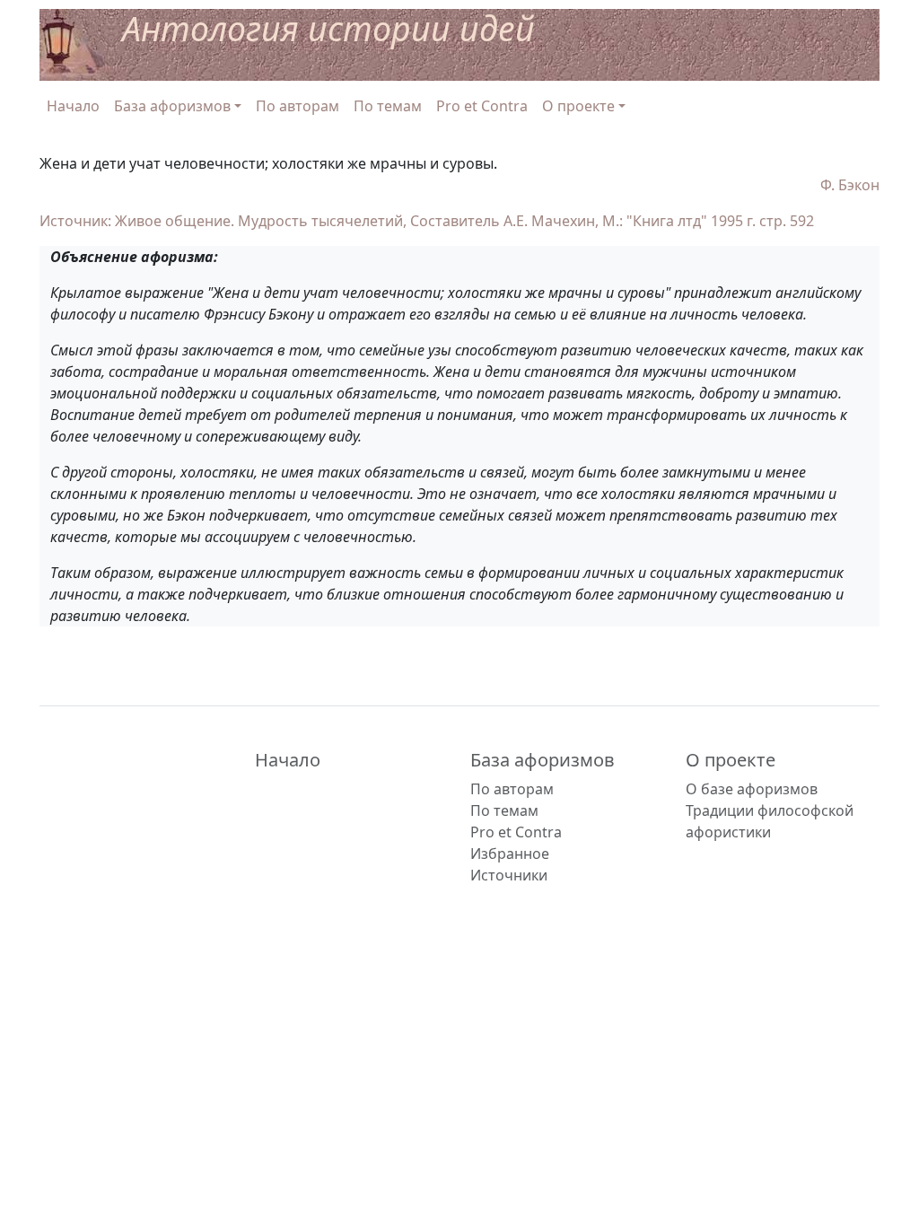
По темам (388, 106)
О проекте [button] (578, 106)
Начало (73, 106)
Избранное (509, 853)
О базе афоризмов (752, 789)
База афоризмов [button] (172, 106)
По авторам (297, 106)
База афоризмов (542, 760)
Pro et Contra (482, 106)
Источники (508, 875)
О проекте (730, 760)
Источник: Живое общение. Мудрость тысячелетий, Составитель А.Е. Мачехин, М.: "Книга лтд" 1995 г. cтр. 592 (426, 221)
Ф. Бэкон (850, 185)
